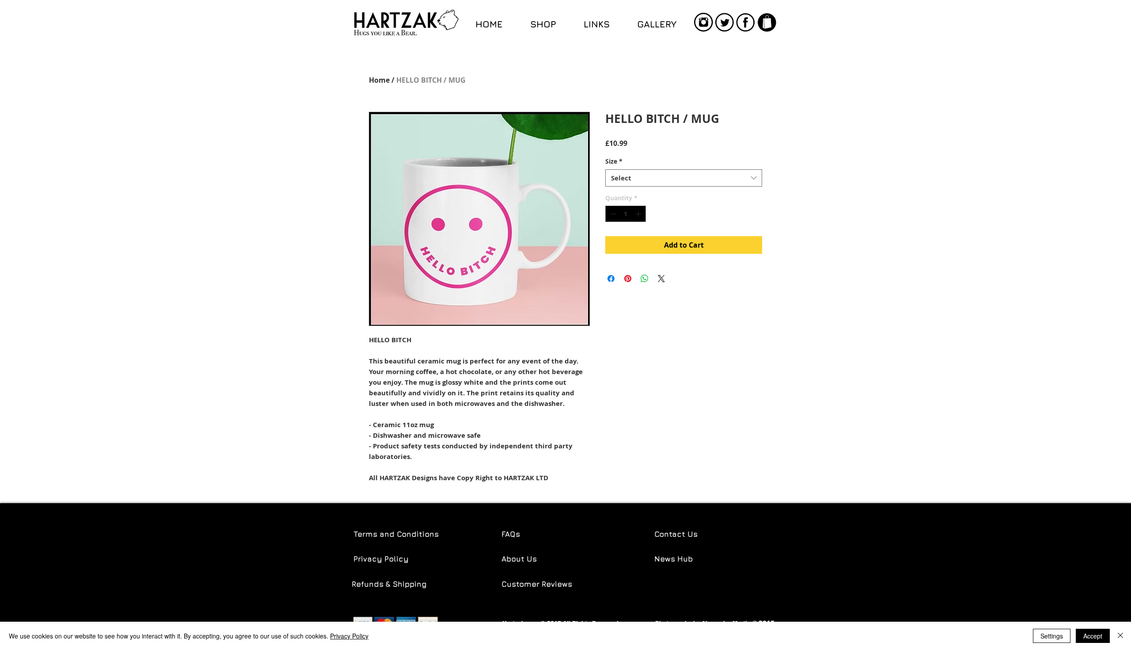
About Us (519, 558)
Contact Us (676, 534)
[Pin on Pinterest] (627, 278)
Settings (1051, 635)
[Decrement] (612, 214)
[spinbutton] (626, 214)
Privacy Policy (381, 558)
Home (379, 80)
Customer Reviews (536, 584)
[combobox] (683, 178)
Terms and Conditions (396, 534)
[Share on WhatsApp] (644, 278)
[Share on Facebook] (611, 278)
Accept (1092, 635)
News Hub (673, 558)
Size (613, 161)
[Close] (1120, 636)
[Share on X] (661, 278)
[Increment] (639, 214)
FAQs (510, 534)
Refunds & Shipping (390, 584)
